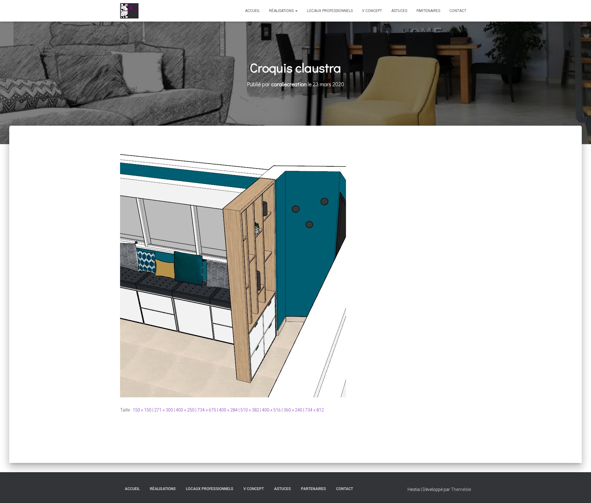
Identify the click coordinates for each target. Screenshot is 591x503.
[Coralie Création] (129, 10)
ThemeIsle (461, 489)
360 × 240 (292, 410)
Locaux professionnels (330, 11)
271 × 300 (163, 410)
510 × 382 (249, 410)
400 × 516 (271, 410)
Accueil (252, 11)
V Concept (372, 11)
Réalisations (282, 11)
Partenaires (428, 11)
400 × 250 (185, 410)
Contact (457, 11)
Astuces (399, 11)
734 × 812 (314, 410)
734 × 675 (206, 410)
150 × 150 (142, 410)
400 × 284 (228, 410)
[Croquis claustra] (233, 272)
